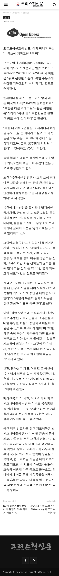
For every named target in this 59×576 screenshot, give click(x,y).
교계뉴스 (16, 12)
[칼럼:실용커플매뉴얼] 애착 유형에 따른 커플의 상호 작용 (15, 509)
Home (6, 12)
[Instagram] (33, 560)
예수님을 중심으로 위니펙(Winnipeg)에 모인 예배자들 (43, 509)
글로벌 (26, 12)
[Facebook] (25, 560)
